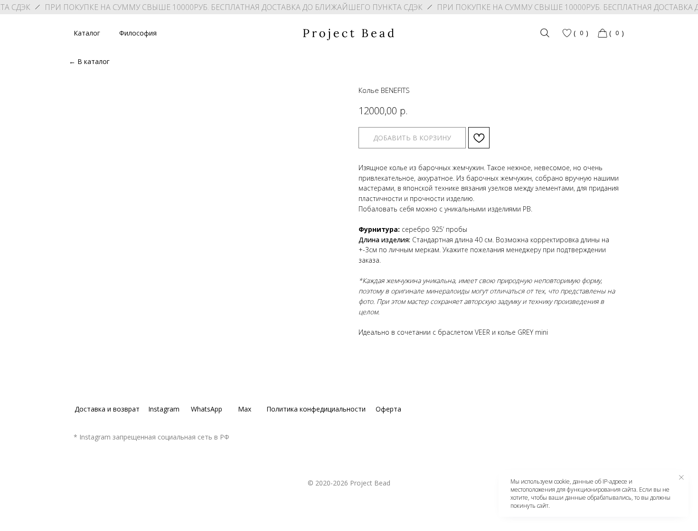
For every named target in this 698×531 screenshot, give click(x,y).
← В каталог (89, 61)
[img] (545, 33)
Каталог (87, 32)
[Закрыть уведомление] (681, 477)
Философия (138, 32)
